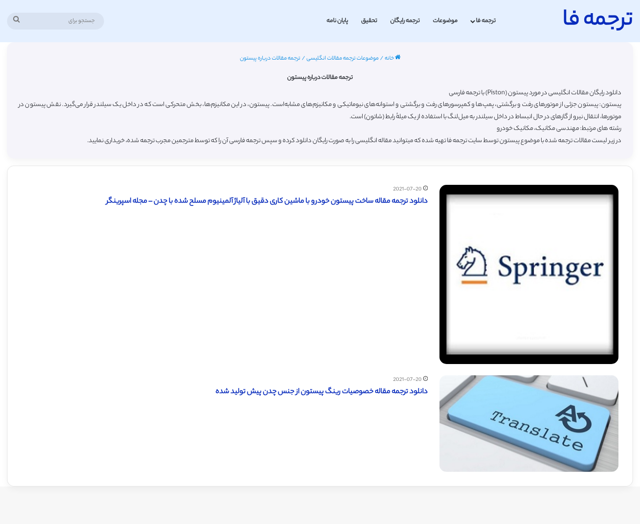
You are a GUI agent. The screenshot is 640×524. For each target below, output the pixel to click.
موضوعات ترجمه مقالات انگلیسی (342, 58)
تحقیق (369, 21)
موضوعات (445, 21)
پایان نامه (337, 21)
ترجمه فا (486, 21)
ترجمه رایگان (405, 21)
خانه (390, 58)
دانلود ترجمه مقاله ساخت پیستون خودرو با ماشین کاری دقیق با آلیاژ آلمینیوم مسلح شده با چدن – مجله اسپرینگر (267, 201)
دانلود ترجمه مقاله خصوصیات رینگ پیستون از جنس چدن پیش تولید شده (322, 392)
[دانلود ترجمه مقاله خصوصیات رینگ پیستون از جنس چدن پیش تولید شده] (528, 423)
